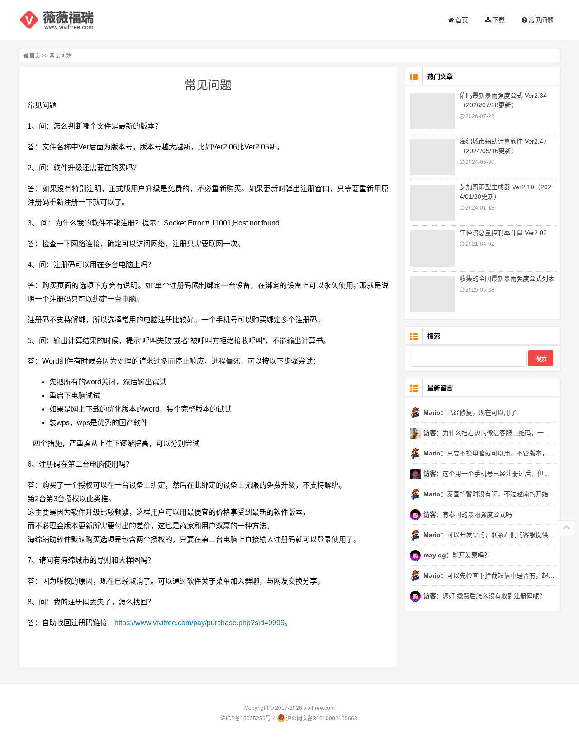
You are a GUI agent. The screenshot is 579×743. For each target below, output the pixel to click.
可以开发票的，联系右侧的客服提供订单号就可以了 (489, 534)
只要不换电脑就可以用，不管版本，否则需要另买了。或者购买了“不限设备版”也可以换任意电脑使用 (489, 453)
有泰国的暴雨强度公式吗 (467, 514)
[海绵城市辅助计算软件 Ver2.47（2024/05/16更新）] (432, 157)
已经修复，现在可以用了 (470, 412)
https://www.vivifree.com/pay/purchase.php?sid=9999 (199, 623)
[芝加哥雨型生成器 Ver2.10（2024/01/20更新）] (432, 203)
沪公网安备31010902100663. (322, 718)
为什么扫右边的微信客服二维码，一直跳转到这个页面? (489, 432)
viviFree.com (319, 708)
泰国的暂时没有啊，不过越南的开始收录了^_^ (489, 494)
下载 (498, 20)
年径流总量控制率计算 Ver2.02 (503, 232)
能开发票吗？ (456, 555)
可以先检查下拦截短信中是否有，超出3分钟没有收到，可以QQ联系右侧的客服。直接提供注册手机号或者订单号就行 (489, 575)
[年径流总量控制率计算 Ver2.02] (432, 248)
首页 (461, 20)
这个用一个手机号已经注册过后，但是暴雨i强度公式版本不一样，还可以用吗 (489, 473)
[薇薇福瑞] (63, 20)
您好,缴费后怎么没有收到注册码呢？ (484, 595)
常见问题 (540, 20)
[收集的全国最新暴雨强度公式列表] (432, 294)
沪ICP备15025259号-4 (248, 718)
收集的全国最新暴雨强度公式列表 (507, 278)
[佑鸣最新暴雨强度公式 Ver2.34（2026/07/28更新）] (432, 111)
